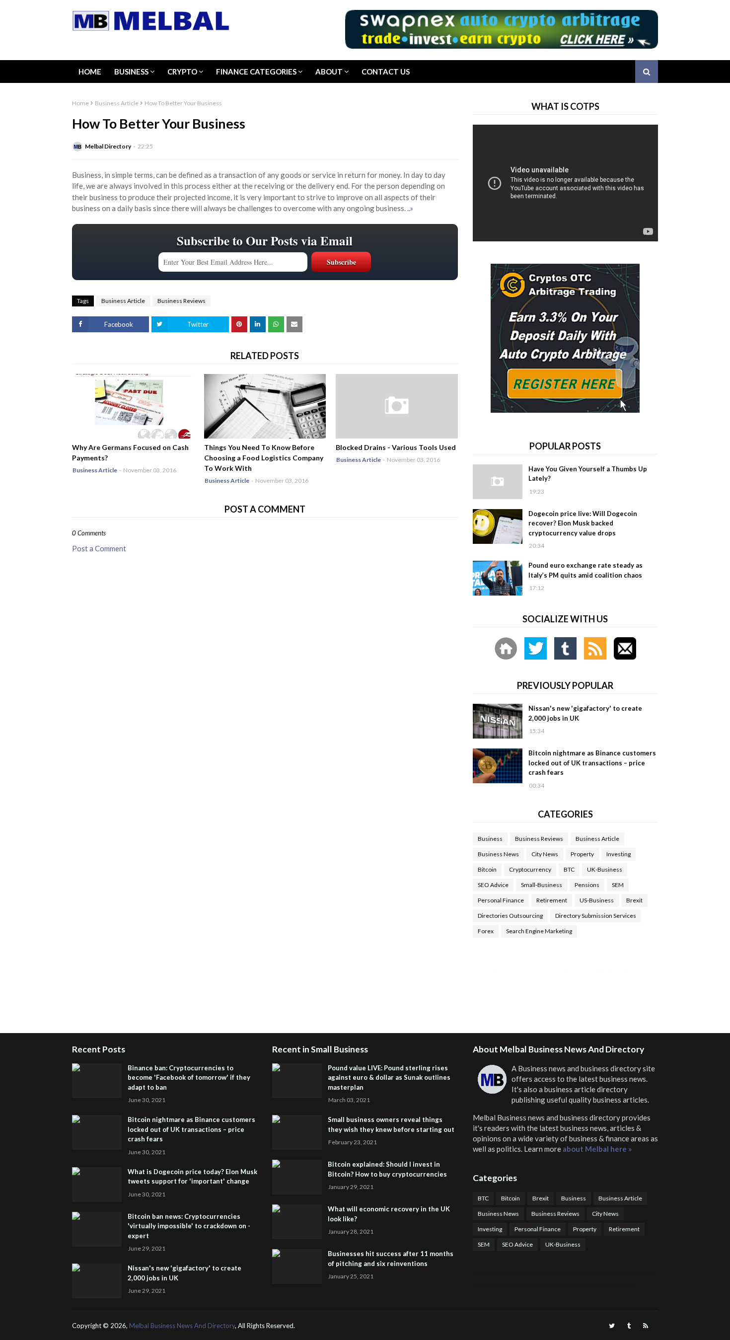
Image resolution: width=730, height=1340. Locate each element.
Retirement (551, 900)
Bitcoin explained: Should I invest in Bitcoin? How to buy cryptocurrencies (387, 1169)
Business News (498, 854)
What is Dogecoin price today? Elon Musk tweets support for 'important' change (192, 1177)
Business (131, 71)
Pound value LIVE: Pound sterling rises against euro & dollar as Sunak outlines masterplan (389, 1077)
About (329, 71)
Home (89, 71)
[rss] (645, 1326)
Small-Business (541, 885)
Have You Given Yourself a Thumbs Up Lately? (587, 474)
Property (582, 854)
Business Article (117, 103)
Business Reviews (181, 300)
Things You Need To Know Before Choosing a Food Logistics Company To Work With (263, 457)
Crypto (182, 71)
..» (410, 208)
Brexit (634, 900)
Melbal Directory (108, 146)
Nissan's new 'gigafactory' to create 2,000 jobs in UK (585, 713)
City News (544, 854)
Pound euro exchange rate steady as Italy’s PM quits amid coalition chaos (585, 570)
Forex (486, 931)
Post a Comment (99, 548)
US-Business (597, 900)
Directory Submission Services (595, 915)
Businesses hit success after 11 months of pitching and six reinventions (390, 1258)
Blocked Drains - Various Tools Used (396, 447)
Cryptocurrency (530, 869)
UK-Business (604, 869)
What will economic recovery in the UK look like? (389, 1214)
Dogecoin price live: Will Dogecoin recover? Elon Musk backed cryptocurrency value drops (582, 523)
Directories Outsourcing (510, 915)
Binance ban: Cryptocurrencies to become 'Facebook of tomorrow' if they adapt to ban (189, 1077)
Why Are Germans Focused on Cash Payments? (130, 452)
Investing (618, 854)
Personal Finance (501, 900)
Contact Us (386, 71)
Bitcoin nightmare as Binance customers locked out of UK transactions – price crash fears (592, 762)
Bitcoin (487, 869)
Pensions (587, 885)
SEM (618, 885)
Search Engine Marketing (539, 931)
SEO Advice (493, 885)
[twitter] (612, 1326)
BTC (569, 869)
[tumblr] (629, 1326)
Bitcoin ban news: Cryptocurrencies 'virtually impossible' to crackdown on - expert (189, 1226)
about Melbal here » (597, 1148)
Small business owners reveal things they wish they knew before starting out (391, 1124)
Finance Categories (256, 71)
